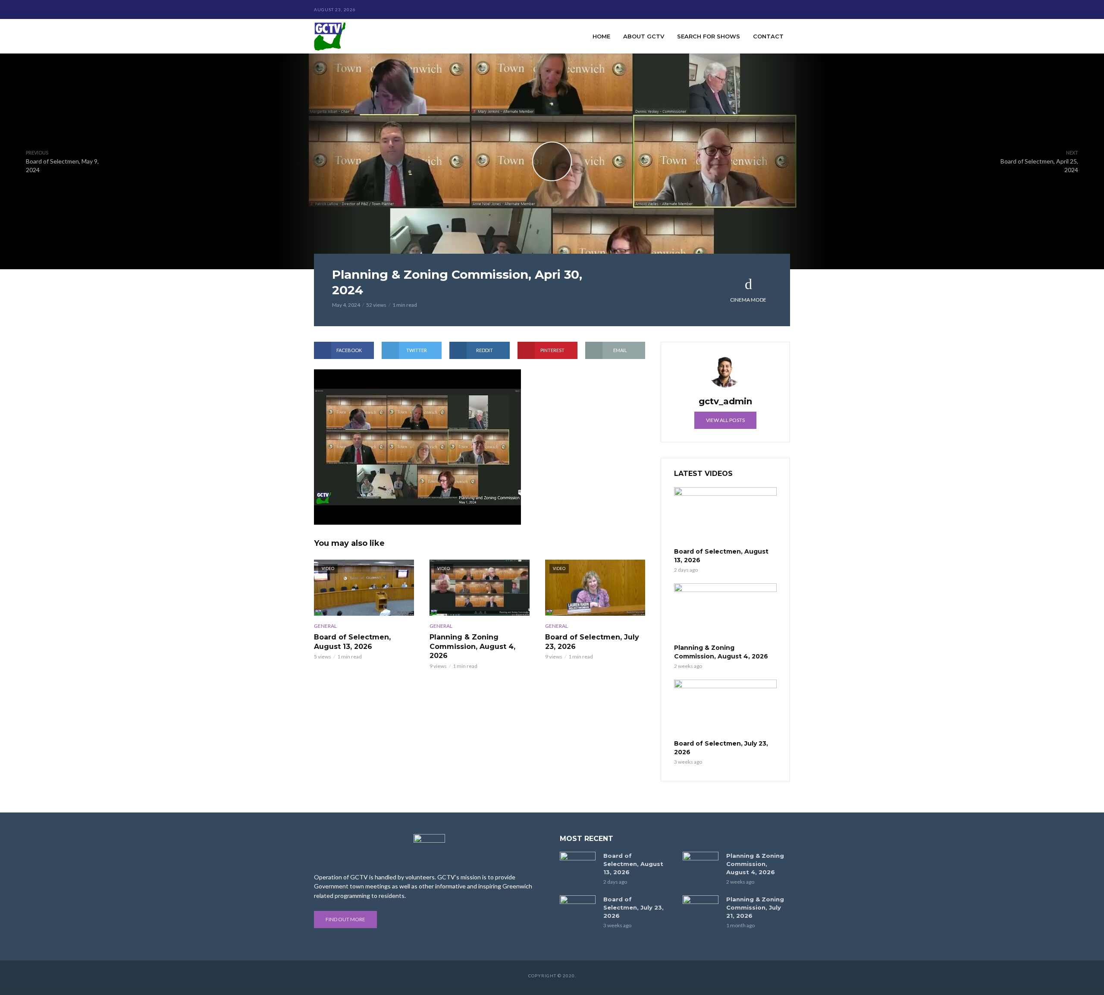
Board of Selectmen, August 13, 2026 (352, 642)
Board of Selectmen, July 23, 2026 (592, 642)
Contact (768, 36)
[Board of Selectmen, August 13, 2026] (725, 516)
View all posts (725, 420)
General (325, 626)
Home (601, 36)
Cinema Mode (748, 299)
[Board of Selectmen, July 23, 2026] (725, 708)
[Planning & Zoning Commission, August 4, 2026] (725, 612)
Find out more (345, 919)
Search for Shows (708, 36)
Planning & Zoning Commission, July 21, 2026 (755, 907)
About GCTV (643, 36)
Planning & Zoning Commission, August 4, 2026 (472, 646)
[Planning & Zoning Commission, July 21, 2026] (700, 907)
